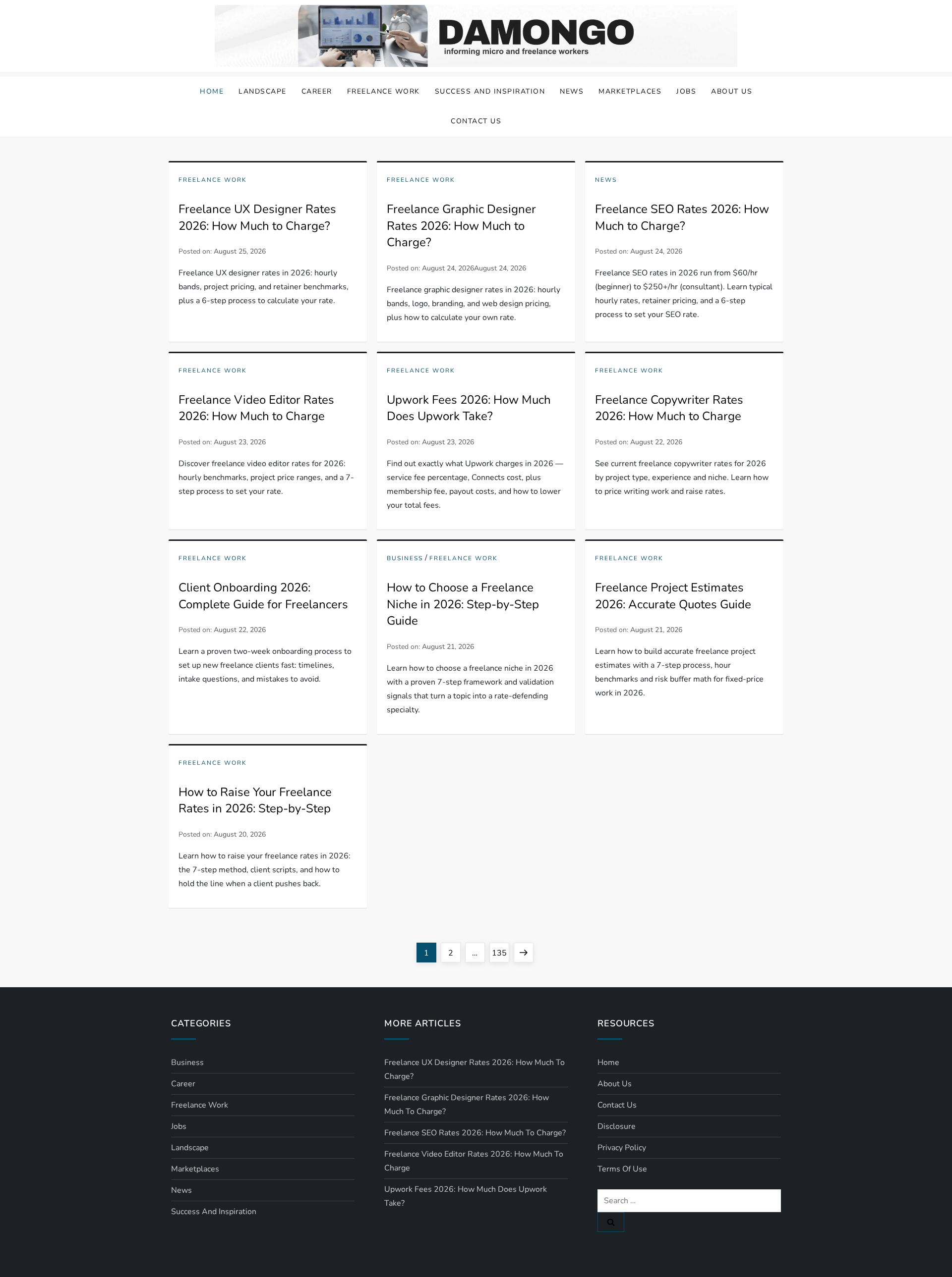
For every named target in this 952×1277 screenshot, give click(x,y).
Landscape (262, 91)
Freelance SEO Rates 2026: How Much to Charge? (682, 217)
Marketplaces (629, 91)
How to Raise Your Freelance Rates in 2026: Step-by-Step (255, 800)
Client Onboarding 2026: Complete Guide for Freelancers (263, 596)
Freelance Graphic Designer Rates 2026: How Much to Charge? (461, 225)
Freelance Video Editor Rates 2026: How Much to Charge (256, 408)
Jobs (686, 91)
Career (316, 91)
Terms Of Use (622, 1169)
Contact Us (476, 121)
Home (212, 91)
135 (500, 952)
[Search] (610, 1222)
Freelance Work (383, 91)
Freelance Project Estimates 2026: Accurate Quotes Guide (673, 596)
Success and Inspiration (490, 91)
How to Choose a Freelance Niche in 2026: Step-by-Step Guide (463, 604)
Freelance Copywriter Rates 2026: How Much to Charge (669, 408)
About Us (731, 91)
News (572, 91)
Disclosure (616, 1126)
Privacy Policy (621, 1147)
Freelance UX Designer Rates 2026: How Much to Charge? (257, 217)
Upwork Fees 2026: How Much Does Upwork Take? (469, 408)
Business (405, 558)
